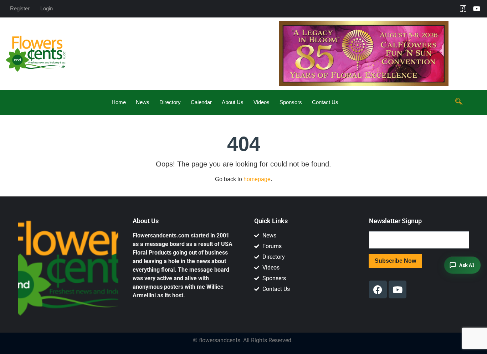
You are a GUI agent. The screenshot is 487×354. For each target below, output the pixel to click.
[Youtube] (476, 8)
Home (119, 102)
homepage (257, 179)
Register (20, 8)
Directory (170, 102)
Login (46, 8)
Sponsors (291, 102)
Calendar (201, 102)
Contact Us (325, 102)
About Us (233, 102)
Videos (261, 102)
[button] (459, 102)
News (142, 102)
